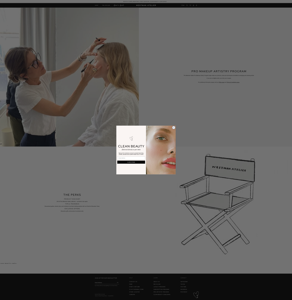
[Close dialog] (173, 127)
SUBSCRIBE (131, 162)
